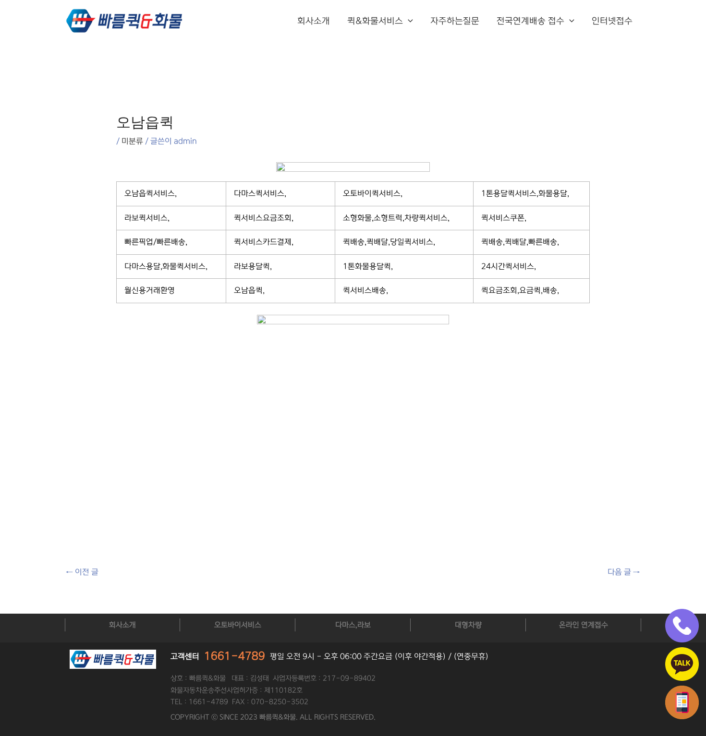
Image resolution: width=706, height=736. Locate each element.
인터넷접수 (612, 21)
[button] (408, 21)
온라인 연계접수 (583, 625)
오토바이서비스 (237, 625)
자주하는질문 (454, 21)
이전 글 (82, 572)
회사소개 (313, 21)
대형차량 (468, 625)
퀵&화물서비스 (375, 21)
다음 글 (624, 572)
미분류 (132, 141)
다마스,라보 (353, 625)
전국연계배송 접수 (530, 21)
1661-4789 (234, 656)
